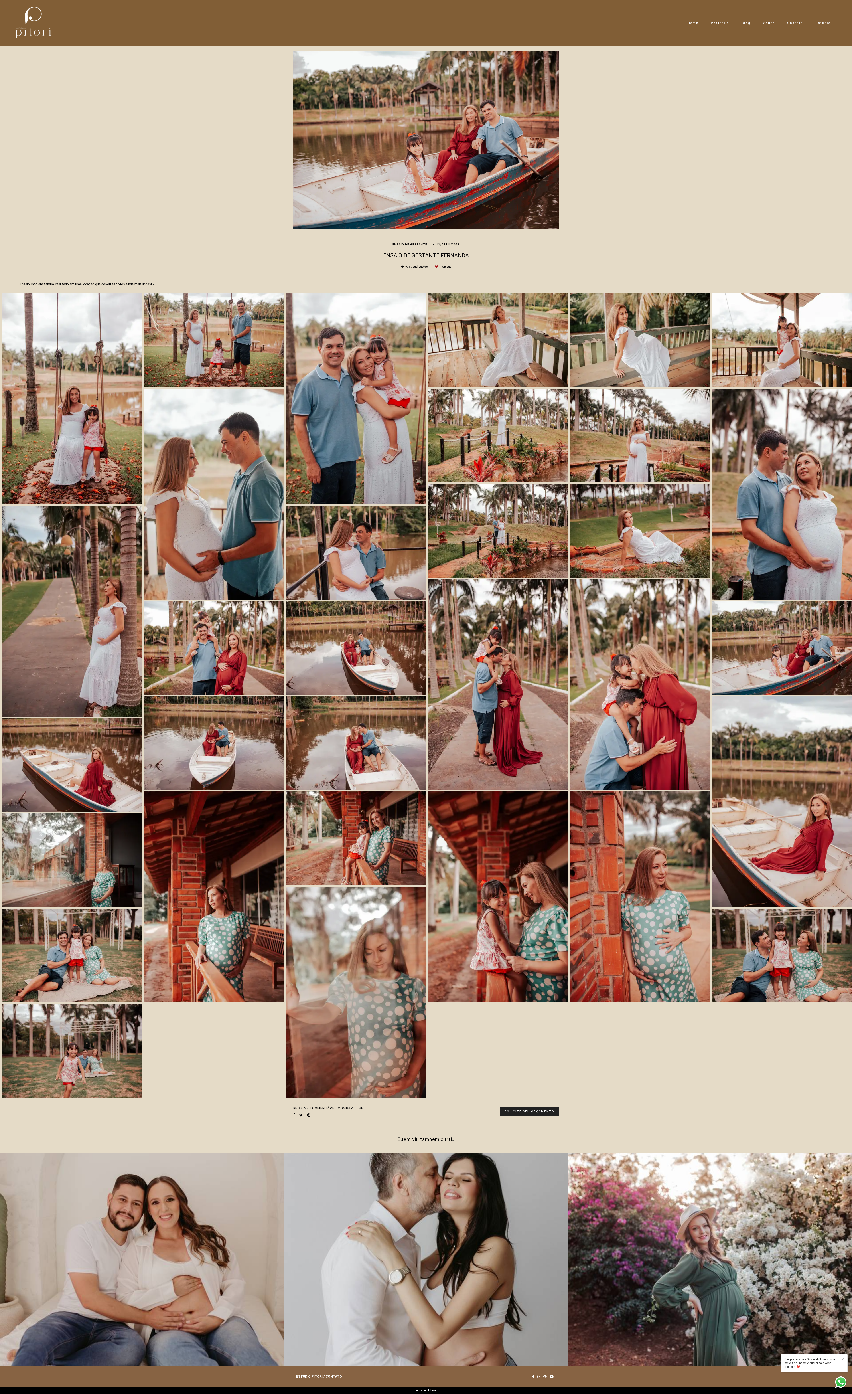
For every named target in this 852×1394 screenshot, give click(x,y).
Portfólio (720, 23)
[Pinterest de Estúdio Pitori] (545, 1376)
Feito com (426, 1390)
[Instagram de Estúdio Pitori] (538, 1376)
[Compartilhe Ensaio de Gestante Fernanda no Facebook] (294, 1115)
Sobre (769, 23)
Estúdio (823, 23)
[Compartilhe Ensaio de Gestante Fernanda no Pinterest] (308, 1115)
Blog (746, 23)
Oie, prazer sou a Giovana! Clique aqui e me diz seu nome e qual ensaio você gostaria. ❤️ (810, 1363)
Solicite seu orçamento (529, 1111)
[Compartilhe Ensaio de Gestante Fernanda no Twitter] (301, 1115)
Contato (795, 23)
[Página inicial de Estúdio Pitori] (33, 23)
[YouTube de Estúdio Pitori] (552, 1376)
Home (693, 23)
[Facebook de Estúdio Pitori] (533, 1376)
